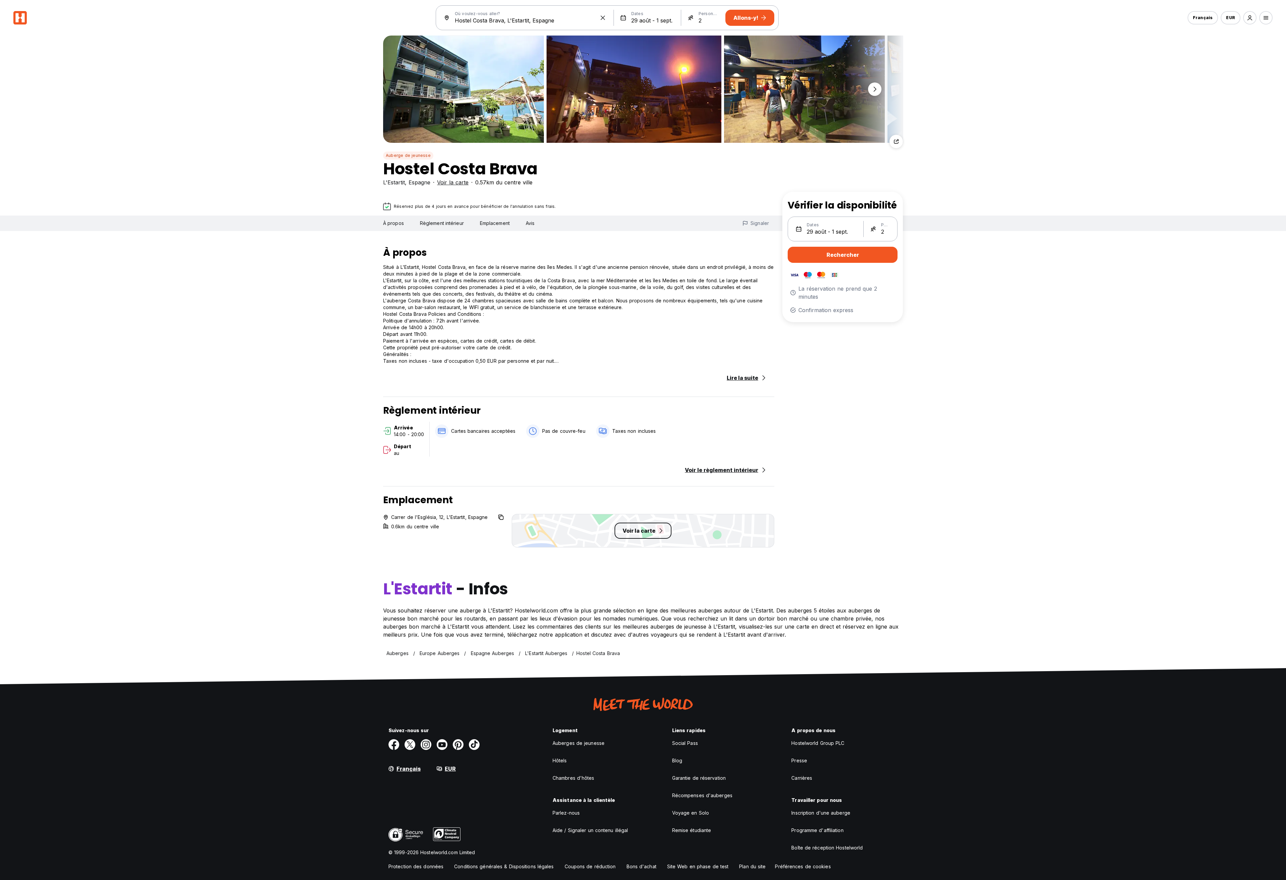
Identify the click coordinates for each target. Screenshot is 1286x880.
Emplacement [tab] (495, 223)
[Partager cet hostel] (896, 141)
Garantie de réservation (699, 778)
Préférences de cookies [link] (803, 866)
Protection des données (415, 866)
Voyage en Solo (690, 813)
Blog (677, 760)
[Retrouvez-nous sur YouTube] (442, 744)
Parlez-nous (566, 813)
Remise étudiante (691, 830)
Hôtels (560, 760)
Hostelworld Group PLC (817, 743)
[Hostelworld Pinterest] (458, 744)
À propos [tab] (393, 223)
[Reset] (603, 18)
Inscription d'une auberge (820, 813)
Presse (799, 760)
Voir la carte (453, 182)
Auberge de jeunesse (408, 155)
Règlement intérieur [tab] (442, 223)
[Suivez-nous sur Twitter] (410, 744)
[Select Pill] (1250, 17)
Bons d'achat (641, 866)
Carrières (801, 778)
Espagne (419, 182)
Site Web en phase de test (698, 866)
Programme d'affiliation (817, 830)
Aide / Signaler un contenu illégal (590, 830)
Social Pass (685, 743)
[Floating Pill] (874, 89)
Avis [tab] (530, 223)
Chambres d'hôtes (573, 778)
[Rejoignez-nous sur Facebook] (393, 744)
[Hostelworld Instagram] (426, 744)
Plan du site (752, 866)
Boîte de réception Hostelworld (827, 847)
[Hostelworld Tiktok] (474, 744)
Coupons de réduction (590, 866)
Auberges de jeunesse (578, 743)
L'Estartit (394, 182)
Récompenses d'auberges (702, 795)
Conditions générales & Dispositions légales (504, 866)
